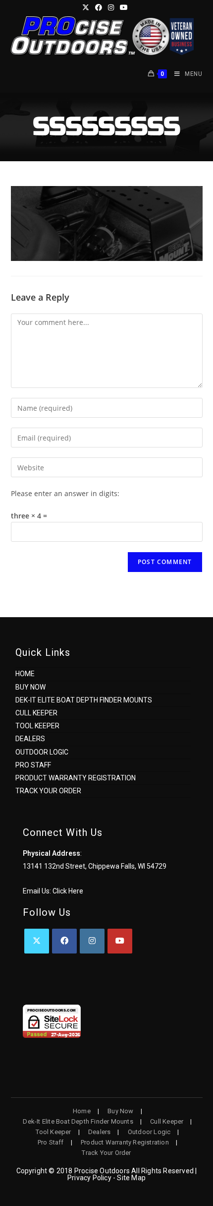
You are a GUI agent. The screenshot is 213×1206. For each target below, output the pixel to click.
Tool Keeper (37, 726)
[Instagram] (92, 941)
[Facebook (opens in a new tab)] (98, 7)
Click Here (68, 891)
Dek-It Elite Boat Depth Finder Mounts (83, 700)
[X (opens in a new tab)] (87, 7)
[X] (36, 941)
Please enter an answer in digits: (65, 493)
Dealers (30, 739)
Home (25, 674)
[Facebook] (64, 941)
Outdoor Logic (41, 752)
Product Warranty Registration (75, 778)
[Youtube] (119, 941)
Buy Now (30, 687)
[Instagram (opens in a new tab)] (111, 7)
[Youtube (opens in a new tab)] (124, 7)
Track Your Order (48, 791)
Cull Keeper (36, 713)
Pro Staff (33, 765)
